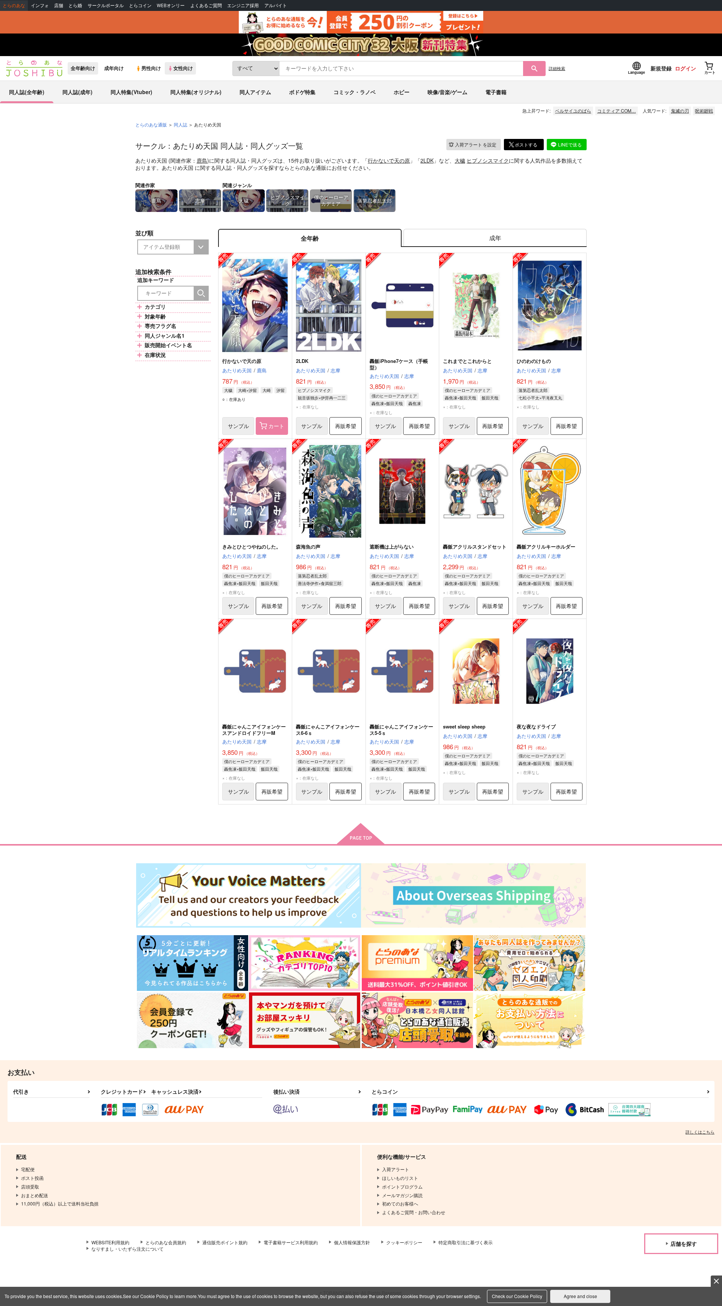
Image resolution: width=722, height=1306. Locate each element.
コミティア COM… (616, 110)
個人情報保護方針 (352, 1242)
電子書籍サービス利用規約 (291, 1242)
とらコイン (140, 5)
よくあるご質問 (206, 5)
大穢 (460, 160)
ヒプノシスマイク (488, 160)
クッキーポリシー (404, 1242)
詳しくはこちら (700, 1132)
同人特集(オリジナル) (195, 92)
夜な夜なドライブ (536, 726)
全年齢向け (83, 68)
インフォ (40, 5)
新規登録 (661, 68)
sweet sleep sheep (464, 726)
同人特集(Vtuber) (131, 92)
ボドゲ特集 (302, 92)
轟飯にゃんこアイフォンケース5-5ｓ (401, 729)
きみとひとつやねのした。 (251, 546)
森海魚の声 (308, 546)
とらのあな (14, 5)
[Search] (201, 293)
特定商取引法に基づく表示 (465, 1242)
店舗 (58, 5)
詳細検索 (557, 68)
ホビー (402, 92)
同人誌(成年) (77, 92)
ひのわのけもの (534, 360)
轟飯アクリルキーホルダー (546, 546)
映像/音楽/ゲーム (447, 92)
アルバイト (275, 5)
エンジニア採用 (243, 5)
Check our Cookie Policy (517, 1296)
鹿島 (202, 160)
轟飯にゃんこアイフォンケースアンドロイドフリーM (254, 729)
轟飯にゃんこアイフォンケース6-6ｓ (327, 729)
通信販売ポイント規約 (224, 1242)
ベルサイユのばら (573, 110)
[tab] (495, 238)
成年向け (114, 68)
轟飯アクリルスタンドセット (475, 546)
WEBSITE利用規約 (110, 1242)
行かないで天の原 (389, 160)
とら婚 (75, 5)
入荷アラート (475, 144)
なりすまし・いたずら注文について (127, 1248)
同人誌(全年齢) (26, 92)
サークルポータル (106, 5)
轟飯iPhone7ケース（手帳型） (399, 364)
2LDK (427, 160)
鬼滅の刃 (680, 110)
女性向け (183, 68)
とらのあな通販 (151, 124)
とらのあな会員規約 (166, 1242)
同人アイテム (255, 92)
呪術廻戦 (704, 110)
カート (276, 426)
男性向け (151, 68)
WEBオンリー (171, 5)
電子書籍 (496, 92)
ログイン (685, 68)
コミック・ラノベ (355, 92)
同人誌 (180, 124)
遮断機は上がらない (392, 546)
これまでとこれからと (467, 360)
